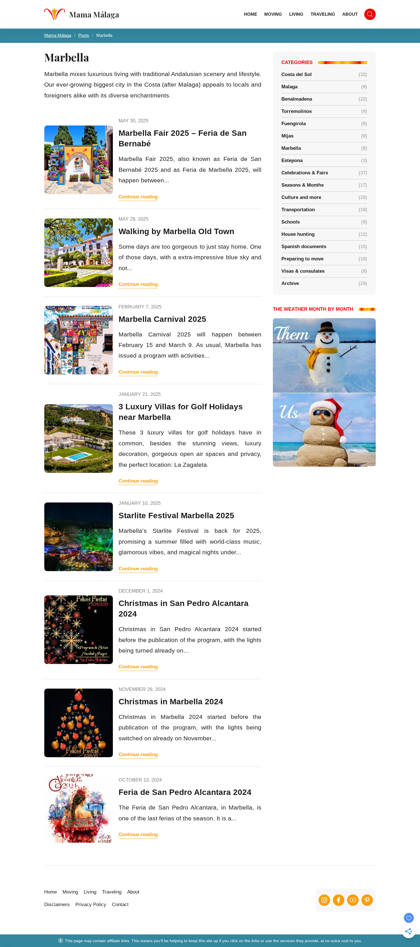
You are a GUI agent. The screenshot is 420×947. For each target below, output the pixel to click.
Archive (290, 283)
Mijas (287, 136)
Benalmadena (296, 99)
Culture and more (301, 197)
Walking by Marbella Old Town (176, 231)
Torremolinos (296, 111)
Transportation (298, 209)
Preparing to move (302, 259)
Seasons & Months (302, 185)
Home (250, 14)
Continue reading (138, 197)
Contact (120, 904)
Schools (290, 222)
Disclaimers (57, 904)
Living (296, 14)
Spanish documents (303, 246)
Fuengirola (293, 123)
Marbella (291, 148)
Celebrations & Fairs (304, 173)
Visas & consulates (303, 271)
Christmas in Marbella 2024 (171, 701)
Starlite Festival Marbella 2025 (176, 515)
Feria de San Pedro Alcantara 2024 (185, 792)
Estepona (292, 160)
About (350, 14)
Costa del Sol (296, 74)
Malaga (289, 86)
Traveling (323, 14)
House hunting (298, 234)
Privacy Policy (90, 904)
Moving (273, 14)
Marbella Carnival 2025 (162, 319)
